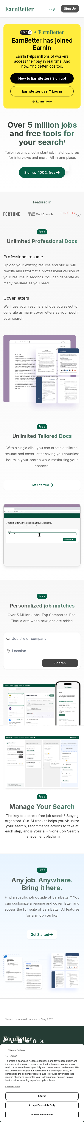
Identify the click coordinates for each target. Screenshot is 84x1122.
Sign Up (70, 8)
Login (53, 8)
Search (60, 663)
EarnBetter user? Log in (42, 91)
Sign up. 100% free (40, 172)
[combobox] (42, 650)
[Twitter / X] (42, 1041)
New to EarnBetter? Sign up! (42, 78)
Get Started (40, 485)
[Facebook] (34, 1041)
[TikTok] (12, 1041)
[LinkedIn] (20, 1041)
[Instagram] (6, 1041)
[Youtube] (27, 1041)
